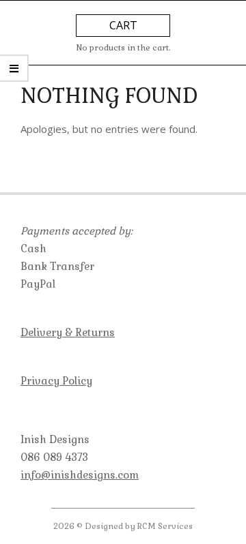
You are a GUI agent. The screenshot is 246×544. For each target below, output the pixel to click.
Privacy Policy (56, 380)
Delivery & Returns (67, 332)
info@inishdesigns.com (79, 474)
